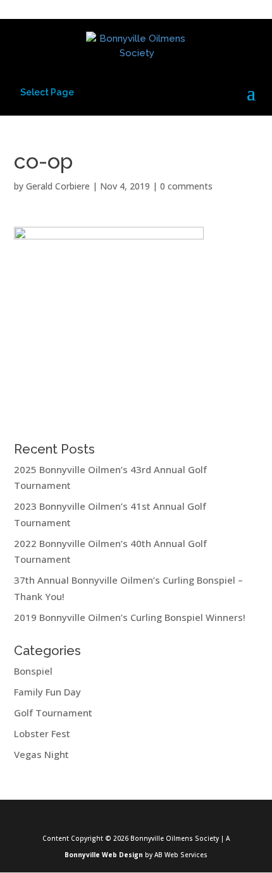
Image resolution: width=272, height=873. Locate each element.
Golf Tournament (53, 712)
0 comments (186, 186)
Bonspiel (33, 671)
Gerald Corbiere (58, 186)
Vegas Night (41, 754)
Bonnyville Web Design (104, 854)
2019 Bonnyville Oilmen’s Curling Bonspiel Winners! (129, 617)
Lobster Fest (42, 733)
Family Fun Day (47, 691)
